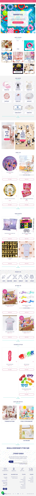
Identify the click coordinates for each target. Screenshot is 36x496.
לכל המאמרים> (18, 444)
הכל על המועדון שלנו (14, 476)
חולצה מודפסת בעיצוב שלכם (9, 331)
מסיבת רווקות (9, 281)
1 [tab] (20, 32)
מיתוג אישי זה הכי (26, 440)
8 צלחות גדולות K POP (9, 172)
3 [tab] (18, 32)
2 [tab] (19, 32)
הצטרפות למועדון (15, 478)
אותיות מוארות (10, 258)
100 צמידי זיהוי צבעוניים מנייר (26, 305)
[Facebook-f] (6, 489)
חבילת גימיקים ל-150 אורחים (9, 305)
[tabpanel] (18, 18)
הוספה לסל (10, 179)
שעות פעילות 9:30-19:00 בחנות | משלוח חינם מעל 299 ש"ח (23, 1)
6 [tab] (16, 32)
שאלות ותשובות (23, 479)
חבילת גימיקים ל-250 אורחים (26, 331)
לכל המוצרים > (18, 117)
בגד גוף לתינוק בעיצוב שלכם (26, 258)
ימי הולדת (31, 479)
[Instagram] (4, 489)
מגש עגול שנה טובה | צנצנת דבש (10, 198)
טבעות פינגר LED (26, 364)
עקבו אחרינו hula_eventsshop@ (18, 448)
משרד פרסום (9, 493)
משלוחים (24, 480)
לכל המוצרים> (18, 208)
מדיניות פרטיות (23, 488)
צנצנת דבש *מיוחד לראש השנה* (26, 172)
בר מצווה (15, 281)
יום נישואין (21, 281)
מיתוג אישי (31, 481)
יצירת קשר (23, 485)
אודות (24, 476)
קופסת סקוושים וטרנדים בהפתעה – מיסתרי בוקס (26, 199)
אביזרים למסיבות (30, 480)
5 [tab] (17, 32)
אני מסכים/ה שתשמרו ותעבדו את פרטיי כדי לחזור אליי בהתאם (18, 463)
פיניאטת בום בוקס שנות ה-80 (26, 233)
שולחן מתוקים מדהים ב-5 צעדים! (26, 421)
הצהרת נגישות (23, 484)
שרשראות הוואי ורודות (9, 364)
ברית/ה (4, 281)
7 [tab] (15, 32)
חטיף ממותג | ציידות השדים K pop (10, 233)
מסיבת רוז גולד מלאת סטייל (9, 421)
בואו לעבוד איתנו (22, 486)
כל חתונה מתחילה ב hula (22, 134)
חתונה (26, 281)
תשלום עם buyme (22, 481)
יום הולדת (32, 281)
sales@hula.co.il (4, 480)
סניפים (24, 478)
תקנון (24, 483)
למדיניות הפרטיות (22, 463)
